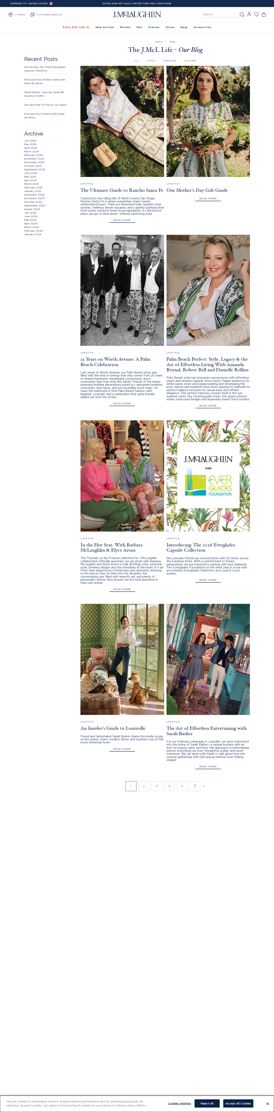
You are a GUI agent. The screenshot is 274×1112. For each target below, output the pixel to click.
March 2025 (31, 184)
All (137, 61)
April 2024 (30, 223)
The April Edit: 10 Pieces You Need (45, 104)
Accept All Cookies (238, 1103)
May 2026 (30, 144)
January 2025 (32, 191)
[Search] (241, 14)
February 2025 (33, 187)
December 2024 (34, 194)
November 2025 (34, 162)
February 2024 (33, 230)
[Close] (267, 1104)
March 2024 (31, 227)
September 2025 (34, 169)
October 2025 (33, 166)
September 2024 (34, 205)
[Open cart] (263, 14)
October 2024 (33, 202)
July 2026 (30, 140)
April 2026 (30, 148)
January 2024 (32, 234)
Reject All (207, 1103)
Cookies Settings (179, 1103)
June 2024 (30, 216)
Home (158, 42)
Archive (33, 133)
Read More (122, 220)
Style (151, 61)
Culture (190, 61)
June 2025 (30, 173)
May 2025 (30, 176)
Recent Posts (41, 59)
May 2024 (30, 220)
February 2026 (33, 155)
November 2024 (34, 198)
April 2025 (30, 180)
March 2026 (31, 151)
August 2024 (32, 209)
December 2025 (34, 158)
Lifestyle (169, 61)
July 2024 (30, 212)
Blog (172, 42)
